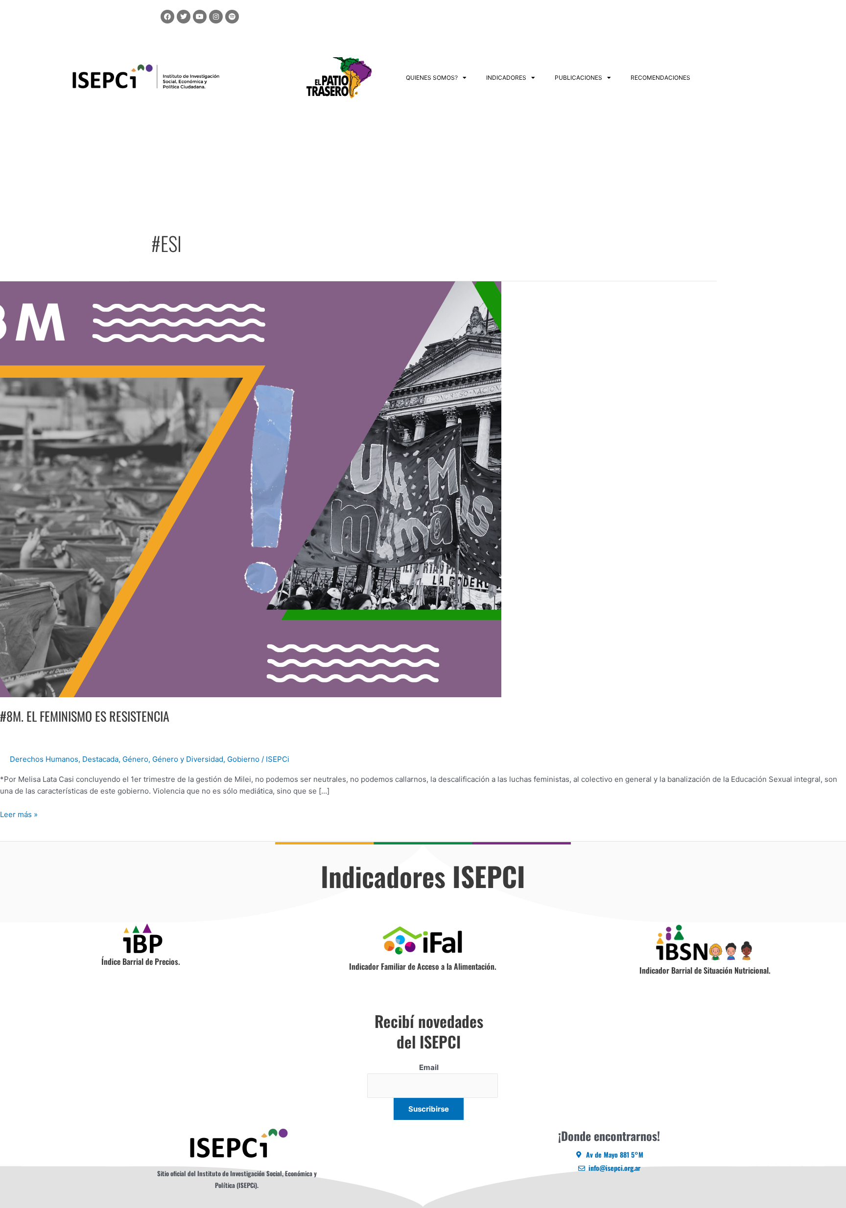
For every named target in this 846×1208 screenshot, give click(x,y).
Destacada (100, 759)
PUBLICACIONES (578, 77)
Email (429, 1067)
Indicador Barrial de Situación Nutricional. (705, 970)
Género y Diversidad (187, 759)
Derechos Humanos (44, 759)
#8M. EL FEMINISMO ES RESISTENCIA (84, 716)
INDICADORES (506, 77)
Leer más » (19, 814)
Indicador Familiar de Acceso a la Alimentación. (422, 966)
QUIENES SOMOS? (432, 77)
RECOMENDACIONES (660, 77)
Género (135, 759)
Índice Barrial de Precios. (140, 961)
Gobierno (243, 759)
